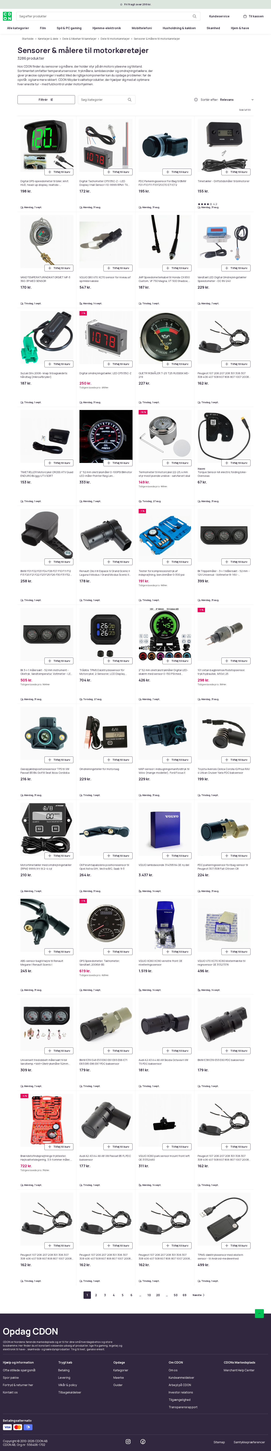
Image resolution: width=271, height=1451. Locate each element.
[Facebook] (143, 1441)
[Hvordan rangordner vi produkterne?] (196, 99)
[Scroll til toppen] (259, 1313)
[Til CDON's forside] (7, 16)
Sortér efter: (210, 100)
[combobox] (108, 16)
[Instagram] (128, 1441)
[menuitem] (18, 28)
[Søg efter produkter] (194, 16)
